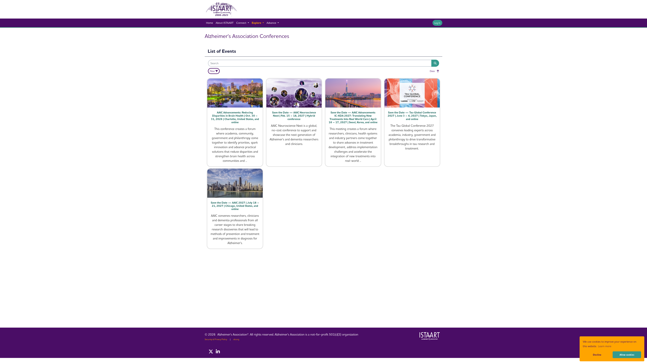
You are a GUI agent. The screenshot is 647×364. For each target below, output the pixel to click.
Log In (437, 22)
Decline (597, 354)
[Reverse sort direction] (438, 71)
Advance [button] (272, 22)
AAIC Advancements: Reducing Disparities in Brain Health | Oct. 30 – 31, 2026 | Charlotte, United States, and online (235, 117)
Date (432, 71)
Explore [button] (257, 22)
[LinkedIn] (217, 351)
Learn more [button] (604, 346)
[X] (210, 351)
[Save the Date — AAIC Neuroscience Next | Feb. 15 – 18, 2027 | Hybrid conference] (294, 93)
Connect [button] (241, 22)
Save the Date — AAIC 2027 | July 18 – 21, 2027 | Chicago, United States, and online (235, 206)
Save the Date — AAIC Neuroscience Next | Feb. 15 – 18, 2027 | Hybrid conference (294, 115)
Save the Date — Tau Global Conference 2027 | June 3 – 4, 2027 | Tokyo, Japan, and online (412, 115)
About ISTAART (225, 22)
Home (209, 22)
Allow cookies (627, 354)
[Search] (435, 63)
